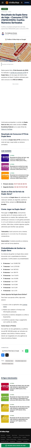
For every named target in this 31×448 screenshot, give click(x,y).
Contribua (27, 2)
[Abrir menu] (2, 2)
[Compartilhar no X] (7, 355)
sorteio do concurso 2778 (18, 72)
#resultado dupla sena (21, 360)
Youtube (25, 441)
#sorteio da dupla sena (7, 363)
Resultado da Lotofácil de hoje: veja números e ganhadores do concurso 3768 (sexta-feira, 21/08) (19, 169)
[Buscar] (22, 2)
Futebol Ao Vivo (17, 437)
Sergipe (8, 435)
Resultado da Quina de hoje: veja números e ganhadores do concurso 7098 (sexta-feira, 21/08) (19, 160)
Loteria (4, 9)
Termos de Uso (4, 441)
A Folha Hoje (4, 11)
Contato (3, 439)
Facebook (12, 441)
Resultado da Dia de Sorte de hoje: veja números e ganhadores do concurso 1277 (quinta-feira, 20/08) (20, 420)
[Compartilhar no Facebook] (2, 355)
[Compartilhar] (22, 351)
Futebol (9, 437)
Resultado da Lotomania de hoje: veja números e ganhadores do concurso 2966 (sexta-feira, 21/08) (19, 177)
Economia (3, 437)
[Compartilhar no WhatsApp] (26, 351)
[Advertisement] (15, 102)
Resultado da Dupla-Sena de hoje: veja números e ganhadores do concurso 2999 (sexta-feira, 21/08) (19, 388)
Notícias (3, 435)
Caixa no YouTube (6, 129)
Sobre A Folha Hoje (11, 439)
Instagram (19, 441)
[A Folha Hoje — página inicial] (12, 2)
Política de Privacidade (23, 439)
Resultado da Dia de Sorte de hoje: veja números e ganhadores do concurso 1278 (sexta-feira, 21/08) (20, 409)
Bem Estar (14, 435)
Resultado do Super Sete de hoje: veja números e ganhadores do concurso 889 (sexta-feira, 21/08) (20, 398)
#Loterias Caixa (9, 360)
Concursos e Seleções (24, 435)
